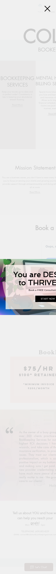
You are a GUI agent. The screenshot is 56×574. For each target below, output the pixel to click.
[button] (47, 9)
